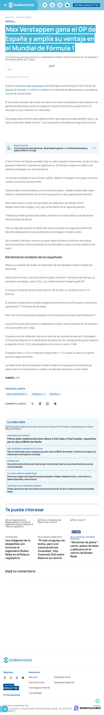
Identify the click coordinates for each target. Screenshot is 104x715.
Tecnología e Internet (39, 687)
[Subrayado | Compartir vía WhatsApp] (47, 403)
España (9, 89)
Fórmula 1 (22, 89)
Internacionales (36, 682)
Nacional (33, 677)
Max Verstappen (23, 17)
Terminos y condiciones (14, 705)
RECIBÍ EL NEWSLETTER (86, 5)
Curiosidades (35, 692)
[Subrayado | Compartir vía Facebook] (40, 403)
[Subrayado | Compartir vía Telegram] (54, 403)
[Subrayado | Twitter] (52, 5)
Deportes (9, 17)
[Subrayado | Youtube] (67, 5)
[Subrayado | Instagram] (60, 5)
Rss (27, 705)
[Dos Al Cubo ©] (87, 709)
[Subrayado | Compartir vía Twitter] (32, 403)
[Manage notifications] (97, 701)
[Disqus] (52, 613)
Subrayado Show (62, 677)
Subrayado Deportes (64, 682)
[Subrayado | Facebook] (45, 5)
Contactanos (13, 695)
